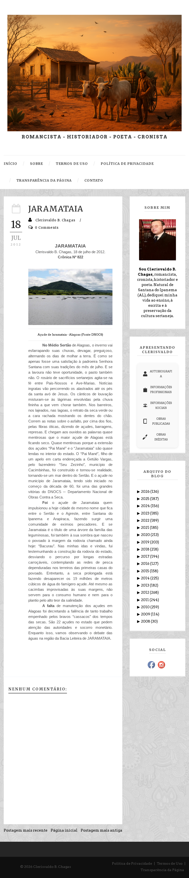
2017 (145, 556)
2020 (146, 535)
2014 (145, 578)
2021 (145, 527)
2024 (146, 506)
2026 (145, 491)
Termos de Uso (170, 863)
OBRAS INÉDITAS (161, 437)
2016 (145, 563)
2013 (145, 585)
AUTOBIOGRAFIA (161, 374)
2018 (145, 549)
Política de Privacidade (132, 863)
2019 (145, 542)
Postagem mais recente (25, 830)
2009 (146, 614)
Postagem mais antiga (101, 830)
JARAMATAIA (55, 209)
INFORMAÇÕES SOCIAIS (161, 405)
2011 (145, 600)
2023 (145, 513)
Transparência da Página (162, 870)
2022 (145, 520)
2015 (145, 571)
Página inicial (64, 830)
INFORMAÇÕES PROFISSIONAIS (161, 389)
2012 (145, 592)
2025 (145, 498)
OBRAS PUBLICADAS (161, 421)
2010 (145, 607)
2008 (146, 621)
